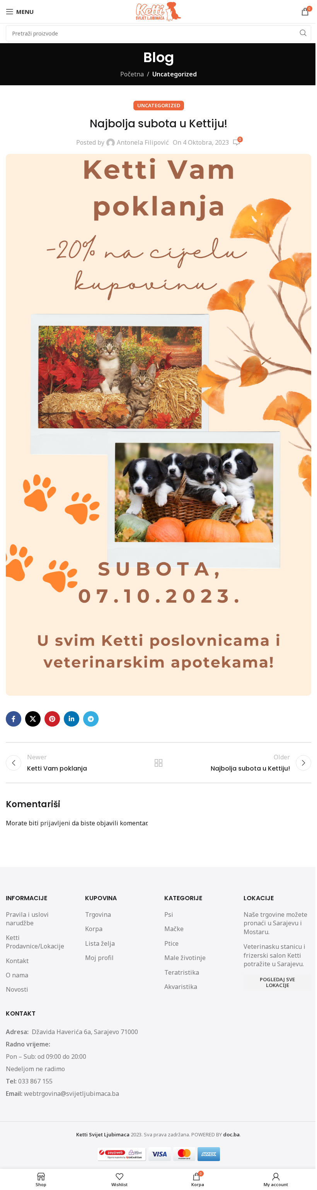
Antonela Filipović (143, 142)
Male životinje (185, 957)
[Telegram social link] (91, 719)
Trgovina (98, 914)
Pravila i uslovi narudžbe (27, 918)
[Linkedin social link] (71, 719)
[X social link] (33, 719)
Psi (168, 914)
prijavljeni (55, 823)
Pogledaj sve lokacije (277, 982)
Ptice (171, 943)
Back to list (158, 763)
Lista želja (100, 943)
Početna (132, 74)
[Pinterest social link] (52, 719)
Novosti (17, 989)
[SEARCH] (303, 33)
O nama (17, 975)
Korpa (93, 929)
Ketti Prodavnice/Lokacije (35, 941)
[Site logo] (158, 11)
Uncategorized (174, 74)
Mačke (174, 929)
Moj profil (99, 957)
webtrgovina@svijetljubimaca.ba (71, 1093)
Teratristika (181, 972)
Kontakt (17, 961)
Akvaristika (180, 986)
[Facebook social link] (13, 719)
